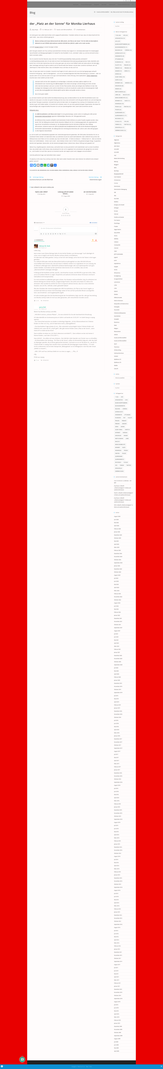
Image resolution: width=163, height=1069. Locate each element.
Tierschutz (116, 347)
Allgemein (116, 140)
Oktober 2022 (117, 600)
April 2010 (116, 1014)
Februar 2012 (117, 946)
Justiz (115, 260)
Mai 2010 (116, 1011)
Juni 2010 (116, 1008)
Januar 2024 (117, 566)
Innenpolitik (117, 245)
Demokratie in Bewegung (120, 189)
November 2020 (118, 658)
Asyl (117, 41)
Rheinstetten (117, 331)
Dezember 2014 (118, 847)
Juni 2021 (116, 637)
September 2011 (118, 961)
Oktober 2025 (117, 538)
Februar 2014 (117, 872)
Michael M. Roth (44, 246)
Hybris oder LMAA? (41, 192)
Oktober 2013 (117, 884)
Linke (117, 94)
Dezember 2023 (118, 569)
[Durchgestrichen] (48, 234)
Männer (118, 100)
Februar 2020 (117, 677)
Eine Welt (116, 198)
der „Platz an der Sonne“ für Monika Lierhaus (122, 12)
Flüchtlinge (117, 223)
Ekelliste (116, 201)
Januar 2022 (117, 615)
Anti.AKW (116, 149)
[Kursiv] (43, 234)
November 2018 (118, 714)
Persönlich (116, 310)
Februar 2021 (117, 649)
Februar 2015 (117, 841)
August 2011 (117, 964)
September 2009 (118, 1035)
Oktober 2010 (117, 995)
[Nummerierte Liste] (50, 234)
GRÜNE (118, 74)
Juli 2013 (116, 893)
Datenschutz (120, 53)
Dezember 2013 (118, 878)
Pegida (118, 106)
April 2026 (116, 525)
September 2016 (118, 782)
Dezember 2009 (118, 1026)
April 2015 (116, 834)
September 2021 (118, 627)
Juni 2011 (116, 971)
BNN (115, 167)
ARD (38, 170)
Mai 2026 (116, 522)
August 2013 (117, 890)
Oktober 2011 (117, 958)
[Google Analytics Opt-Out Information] (2, 1066)
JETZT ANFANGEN (118, 254)
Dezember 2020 (118, 655)
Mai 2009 (116, 1048)
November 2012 (118, 918)
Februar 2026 (117, 529)
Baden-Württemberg (122, 44)
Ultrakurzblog (117, 350)
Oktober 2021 (117, 624)
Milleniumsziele (118, 297)
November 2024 (118, 556)
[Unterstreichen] (46, 234)
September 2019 (118, 692)
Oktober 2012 (117, 921)
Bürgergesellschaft (118, 174)
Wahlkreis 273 (117, 362)
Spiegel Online (39, 47)
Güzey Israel (120, 77)
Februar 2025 (117, 550)
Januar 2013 (117, 912)
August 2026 (117, 516)
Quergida (116, 319)
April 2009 (116, 1051)
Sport (115, 344)
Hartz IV (118, 80)
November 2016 (118, 776)
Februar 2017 (117, 767)
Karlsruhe (119, 86)
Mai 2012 (116, 936)
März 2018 (116, 733)
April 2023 (116, 587)
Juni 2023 (116, 581)
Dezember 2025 (118, 535)
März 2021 (116, 646)
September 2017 (118, 748)
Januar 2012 (117, 949)
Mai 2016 (116, 794)
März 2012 (116, 943)
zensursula (119, 127)
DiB (115, 192)
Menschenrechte (121, 97)
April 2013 (116, 902)
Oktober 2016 (117, 779)
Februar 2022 (117, 612)
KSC (98, 63)
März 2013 (116, 906)
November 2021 (118, 621)
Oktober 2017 (117, 745)
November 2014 (118, 850)
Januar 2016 (117, 807)
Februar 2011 (117, 983)
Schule (118, 121)
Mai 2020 (116, 671)
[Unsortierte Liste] (53, 234)
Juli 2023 (116, 578)
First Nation (117, 220)
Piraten (127, 106)
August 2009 (117, 1038)
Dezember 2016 (118, 773)
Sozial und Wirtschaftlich (64, 29)
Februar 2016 (117, 804)
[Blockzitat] (55, 234)
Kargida (128, 83)
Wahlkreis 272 (117, 359)
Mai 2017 (116, 757)
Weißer (116, 365)
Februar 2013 (117, 909)
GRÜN (127, 71)
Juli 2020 (116, 668)
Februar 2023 (117, 593)
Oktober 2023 (117, 572)
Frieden (128, 68)
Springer (90, 170)
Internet (119, 83)
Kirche (115, 269)
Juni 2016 (116, 791)
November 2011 (118, 955)
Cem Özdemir (117, 177)
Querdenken (120, 112)
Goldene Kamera (54, 170)
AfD (125, 35)
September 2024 (118, 563)
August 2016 (117, 785)
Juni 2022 (116, 606)
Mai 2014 (116, 862)
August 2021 (117, 631)
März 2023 (116, 590)
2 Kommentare (80, 29)
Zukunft (116, 368)
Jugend (116, 257)
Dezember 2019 (118, 683)
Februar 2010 (117, 1020)
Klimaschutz (117, 273)
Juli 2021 (116, 634)
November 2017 (118, 742)
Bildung (118, 50)
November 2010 (118, 992)
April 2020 (116, 674)
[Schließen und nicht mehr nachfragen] (161, 1066)
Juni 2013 (116, 896)
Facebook (119, 62)
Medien (116, 294)
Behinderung (43, 170)
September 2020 (118, 665)
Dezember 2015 (118, 810)
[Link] (60, 234)
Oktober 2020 (117, 661)
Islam (115, 251)
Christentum (117, 180)
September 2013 (118, 887)
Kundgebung (117, 276)
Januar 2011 (117, 986)
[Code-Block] (58, 234)
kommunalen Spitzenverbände (43, 116)
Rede (115, 325)
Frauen (127, 65)
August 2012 (117, 927)
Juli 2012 (116, 930)
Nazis (127, 100)
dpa (115, 195)
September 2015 (118, 819)
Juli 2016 (116, 788)
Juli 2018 (116, 720)
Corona (128, 50)
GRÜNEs (116, 238)
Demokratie (119, 56)
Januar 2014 (117, 875)
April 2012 (116, 940)
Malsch (126, 94)
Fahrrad (116, 214)
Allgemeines (117, 143)
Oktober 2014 (117, 853)
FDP (128, 62)
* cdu (118, 35)
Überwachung (120, 130)
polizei (118, 109)
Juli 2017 (116, 754)
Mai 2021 (116, 640)
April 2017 (116, 760)
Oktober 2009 (117, 1032)
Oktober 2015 (117, 816)
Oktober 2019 (117, 689)
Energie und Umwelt (119, 205)
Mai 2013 (116, 899)
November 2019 (118, 686)
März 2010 (116, 1017)
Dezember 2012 (118, 915)
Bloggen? (116, 164)
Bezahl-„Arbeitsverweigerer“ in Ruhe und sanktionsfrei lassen (122, 488)
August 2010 (117, 1001)
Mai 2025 (116, 541)
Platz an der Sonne (83, 170)
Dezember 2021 (118, 618)
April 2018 (116, 729)
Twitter (127, 124)
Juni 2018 (116, 723)
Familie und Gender (119, 217)
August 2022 (117, 603)
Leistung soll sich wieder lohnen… (66, 193)
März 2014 (116, 869)
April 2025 (116, 544)
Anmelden (94, 222)
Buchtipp (116, 171)
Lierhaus (75, 170)
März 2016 (116, 800)
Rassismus (119, 118)
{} (62, 233)
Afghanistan (120, 38)
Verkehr (116, 356)
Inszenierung (65, 170)
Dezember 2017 (118, 739)
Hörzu (60, 170)
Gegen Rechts (117, 229)
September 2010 (118, 998)
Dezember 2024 (118, 553)
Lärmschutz (117, 282)
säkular (116, 334)
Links (115, 288)
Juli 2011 (116, 967)
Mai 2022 (116, 609)
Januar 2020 (117, 680)
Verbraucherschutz (119, 353)
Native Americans (118, 300)
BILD (48, 170)
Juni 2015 (116, 828)
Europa (116, 211)
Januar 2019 (117, 708)
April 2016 (116, 797)
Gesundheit (117, 232)
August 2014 (117, 856)
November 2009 (118, 1029)
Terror (118, 124)
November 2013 (118, 881)
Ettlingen (119, 59)
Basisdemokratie (121, 47)
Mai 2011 (116, 974)
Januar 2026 (117, 532)
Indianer (116, 242)
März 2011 (116, 980)
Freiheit (118, 68)
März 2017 (116, 763)
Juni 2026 (116, 519)
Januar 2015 (117, 844)
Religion (116, 328)
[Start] (94, 12)
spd (126, 121)
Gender (118, 71)
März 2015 (116, 838)
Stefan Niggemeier (92, 75)
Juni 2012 (116, 933)
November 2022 (118, 596)
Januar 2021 (117, 652)
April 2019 (116, 702)
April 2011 (116, 977)
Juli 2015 (116, 825)
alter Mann (117, 146)
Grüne (115, 235)
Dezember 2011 (118, 952)
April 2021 (116, 643)
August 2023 (117, 575)
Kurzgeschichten (118, 279)
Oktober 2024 (117, 559)
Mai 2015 (116, 831)
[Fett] (41, 234)
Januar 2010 (117, 1023)
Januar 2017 (117, 770)
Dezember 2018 (118, 711)
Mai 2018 (116, 726)
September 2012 (118, 924)
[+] (65, 233)
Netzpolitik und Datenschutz (121, 303)
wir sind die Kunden (90, 192)
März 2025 (116, 547)
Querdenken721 (120, 115)
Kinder (118, 89)
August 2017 (117, 751)
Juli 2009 (116, 1042)
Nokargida (119, 103)
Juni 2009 (116, 1045)
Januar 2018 (117, 736)
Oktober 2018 (117, 717)
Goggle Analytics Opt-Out (82, 1066)
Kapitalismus (117, 263)
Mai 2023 (116, 584)
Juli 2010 (116, 1004)
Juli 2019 (116, 695)
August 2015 (117, 822)
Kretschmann (120, 91)
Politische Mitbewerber (120, 313)
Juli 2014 (116, 859)
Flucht (118, 65)
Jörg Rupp (35, 29)
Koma (71, 170)
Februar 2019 (117, 705)
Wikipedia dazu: (34, 110)
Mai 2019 (116, 698)
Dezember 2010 (118, 989)
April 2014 (116, 865)
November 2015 (118, 813)
